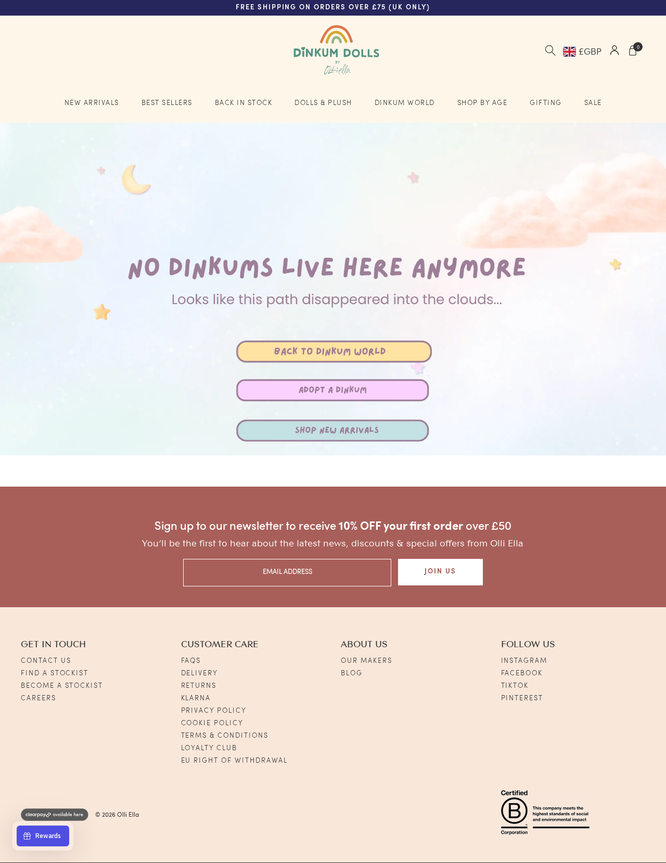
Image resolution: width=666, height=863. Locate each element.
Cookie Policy (212, 723)
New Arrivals (92, 103)
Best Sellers (167, 103)
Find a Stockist (54, 673)
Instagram (524, 661)
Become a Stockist (62, 686)
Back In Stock (244, 103)
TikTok (515, 686)
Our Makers (366, 661)
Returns (199, 686)
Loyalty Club (209, 748)
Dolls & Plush (323, 103)
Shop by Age (482, 103)
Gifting (546, 103)
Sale (593, 103)
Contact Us (46, 661)
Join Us (440, 571)
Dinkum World (405, 103)
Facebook (522, 673)
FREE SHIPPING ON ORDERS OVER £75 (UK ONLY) (333, 7)
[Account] (614, 52)
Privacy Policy (214, 711)
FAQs (191, 661)
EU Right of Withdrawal (234, 760)
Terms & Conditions (224, 736)
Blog (352, 673)
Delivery (200, 673)
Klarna (196, 698)
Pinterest (522, 698)
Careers (38, 698)
